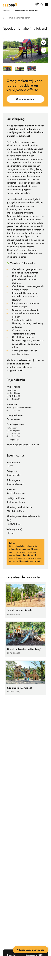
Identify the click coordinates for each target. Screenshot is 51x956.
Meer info (15, 439)
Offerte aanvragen (25, 99)
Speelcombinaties (15, 484)
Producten (7, 10)
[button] (46, 4)
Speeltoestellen (14, 475)
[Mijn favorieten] (36, 4)
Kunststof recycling (16, 493)
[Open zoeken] (42, 4)
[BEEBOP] (10, 5)
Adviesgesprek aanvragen (30, 950)
